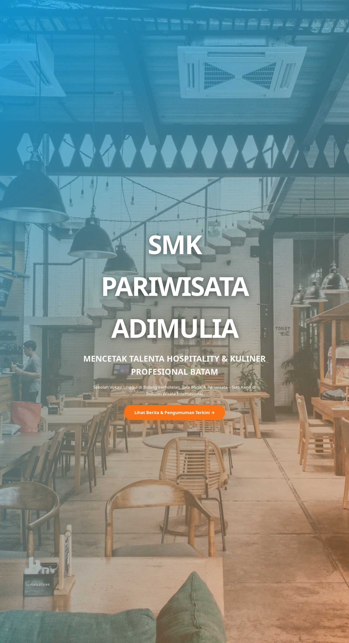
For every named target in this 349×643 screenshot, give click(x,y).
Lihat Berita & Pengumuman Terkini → (174, 412)
